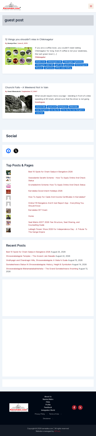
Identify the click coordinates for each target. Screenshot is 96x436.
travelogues (40, 102)
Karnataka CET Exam (37, 210)
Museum (39, 68)
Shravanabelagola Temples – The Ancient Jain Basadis (30, 256)
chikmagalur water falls (45, 65)
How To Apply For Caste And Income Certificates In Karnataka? (56, 197)
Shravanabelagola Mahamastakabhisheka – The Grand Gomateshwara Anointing (42, 268)
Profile (48, 405)
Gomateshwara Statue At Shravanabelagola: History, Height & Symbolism (39, 264)
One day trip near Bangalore (73, 110)
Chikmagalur (40, 57)
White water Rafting (63, 68)
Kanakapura (63, 107)
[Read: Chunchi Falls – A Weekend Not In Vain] (18, 104)
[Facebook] (74, 407)
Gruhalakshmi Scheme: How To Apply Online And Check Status (56, 185)
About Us (48, 397)
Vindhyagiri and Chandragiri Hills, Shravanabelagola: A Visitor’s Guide (37, 260)
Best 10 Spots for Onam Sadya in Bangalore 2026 (50, 171)
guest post (69, 65)
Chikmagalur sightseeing (73, 62)
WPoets (57, 431)
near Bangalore (42, 110)
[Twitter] (80, 407)
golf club (59, 65)
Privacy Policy (40, 414)
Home (31, 216)
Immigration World (48, 410)
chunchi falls (40, 107)
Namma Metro (48, 399)
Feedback (48, 407)
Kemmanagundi (81, 65)
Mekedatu (74, 107)
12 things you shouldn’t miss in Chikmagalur (29, 39)
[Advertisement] (48, 348)
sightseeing (49, 68)
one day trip (55, 110)
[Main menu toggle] (91, 6)
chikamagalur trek (54, 62)
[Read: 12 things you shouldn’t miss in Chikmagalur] (18, 56)
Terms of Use (54, 414)
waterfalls (39, 113)
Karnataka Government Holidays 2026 (45, 191)
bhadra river (40, 62)
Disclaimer (47, 418)
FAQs (48, 402)
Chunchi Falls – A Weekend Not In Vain (26, 87)
